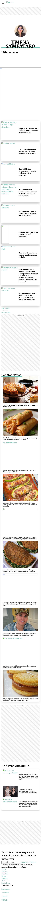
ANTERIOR (5, 308)
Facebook (36, 3)
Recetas (25, 10)
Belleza (25, 3)
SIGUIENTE (5, 313)
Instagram (32, 3)
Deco (25, 12)
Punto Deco (26, 16)
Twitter (4, 896)
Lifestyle (25, 6)
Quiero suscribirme (28, 862)
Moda (3, 869)
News (25, 8)
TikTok (4, 900)
